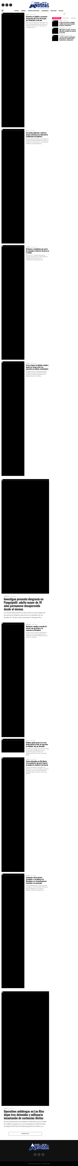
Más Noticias (25, 1133)
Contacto (61, 10)
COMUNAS (23, 10)
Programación (44, 10)
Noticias (17, 10)
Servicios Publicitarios (33, 10)
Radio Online (54, 10)
